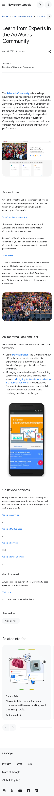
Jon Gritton (7, 255)
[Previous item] (5, 727)
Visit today (7, 592)
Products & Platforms (22, 16)
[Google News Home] (19, 4)
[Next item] (13, 727)
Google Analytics (10, 515)
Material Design (20, 354)
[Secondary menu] (48, 4)
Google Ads (10, 620)
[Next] (49, 16)
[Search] (40, 4)
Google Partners (10, 542)
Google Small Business (13, 556)
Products (41, 16)
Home (5, 16)
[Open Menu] (3, 4)
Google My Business (12, 529)
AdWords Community (18, 93)
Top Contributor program (14, 217)
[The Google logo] (7, 753)
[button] (50, 51)
